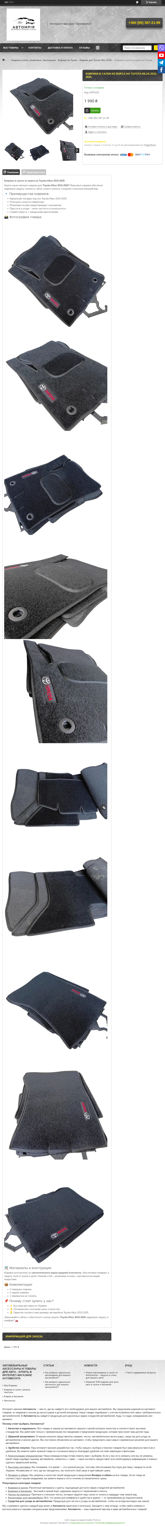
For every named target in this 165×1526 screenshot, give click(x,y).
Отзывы (84, 47)
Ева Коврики (10, 1385)
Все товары (10, 47)
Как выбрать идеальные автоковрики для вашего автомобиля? (58, 1375)
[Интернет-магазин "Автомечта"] (23, 24)
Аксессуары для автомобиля (25, 1497)
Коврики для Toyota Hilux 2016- (96, 60)
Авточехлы (9, 1400)
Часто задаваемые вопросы (141, 1372)
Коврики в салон (18, 1487)
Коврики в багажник (20, 1491)
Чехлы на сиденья (19, 1494)
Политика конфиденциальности (110, 1523)
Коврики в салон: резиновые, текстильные (33, 60)
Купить (95, 110)
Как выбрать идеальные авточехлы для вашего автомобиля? (57, 1384)
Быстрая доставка (19, 1467)
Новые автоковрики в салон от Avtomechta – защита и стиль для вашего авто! (102, 1375)
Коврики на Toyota (67, 60)
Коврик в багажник (13, 1396)
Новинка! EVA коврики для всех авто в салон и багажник (102, 1383)
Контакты (35, 47)
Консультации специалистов (25, 1455)
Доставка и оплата (60, 47)
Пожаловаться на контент (82, 1523)
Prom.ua (96, 1520)
